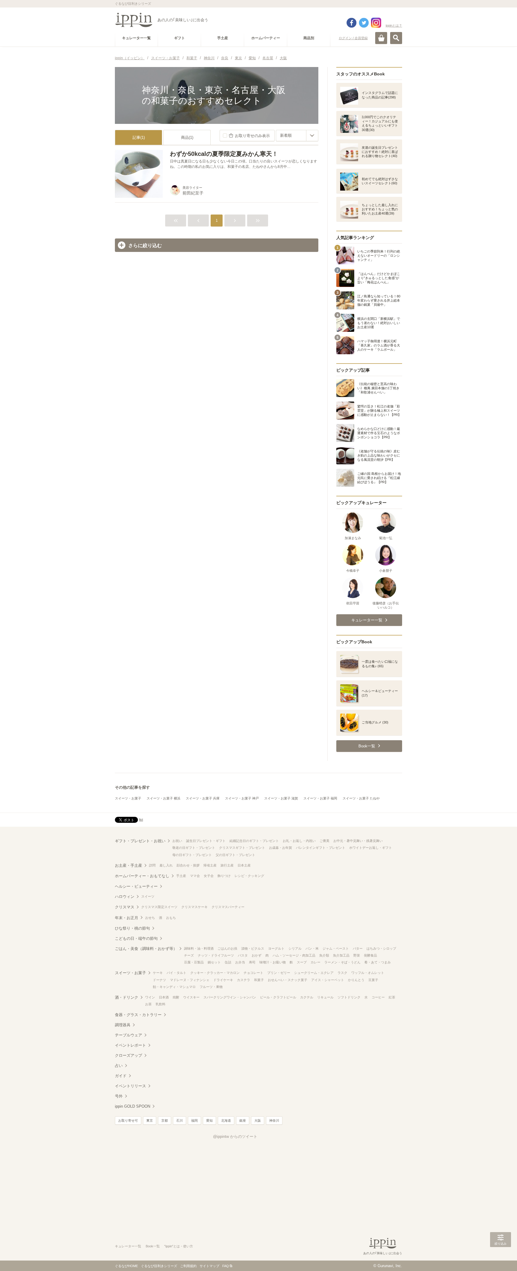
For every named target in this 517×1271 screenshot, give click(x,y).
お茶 (148, 1004)
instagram (376, 23)
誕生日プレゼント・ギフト (206, 841)
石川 (179, 1120)
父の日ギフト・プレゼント (235, 855)
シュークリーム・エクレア (314, 972)
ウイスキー (191, 997)
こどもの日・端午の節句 (136, 938)
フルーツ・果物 (211, 987)
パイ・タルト (176, 972)
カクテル (306, 997)
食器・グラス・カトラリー (138, 1014)
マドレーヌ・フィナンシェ (189, 980)
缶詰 (228, 962)
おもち (171, 917)
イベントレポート (130, 1045)
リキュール (325, 997)
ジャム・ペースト (336, 948)
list (141, 819)
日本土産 (244, 865)
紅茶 (392, 997)
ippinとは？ (394, 25)
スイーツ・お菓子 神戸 (242, 798)
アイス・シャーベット (327, 980)
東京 (149, 1120)
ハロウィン (124, 896)
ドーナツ (159, 980)
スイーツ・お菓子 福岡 (320, 798)
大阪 (257, 1120)
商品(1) (187, 137)
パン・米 (312, 948)
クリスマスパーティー (228, 907)
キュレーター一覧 (128, 1246)
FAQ (225, 1266)
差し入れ (166, 865)
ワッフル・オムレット (367, 972)
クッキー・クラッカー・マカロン (215, 972)
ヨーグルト (276, 948)
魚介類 (324, 955)
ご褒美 (324, 841)
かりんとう (356, 980)
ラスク (342, 972)
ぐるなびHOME (126, 1266)
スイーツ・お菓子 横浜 (163, 798)
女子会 (209, 876)
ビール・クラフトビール (278, 997)
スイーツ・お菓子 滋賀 (281, 798)
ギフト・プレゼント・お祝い (140, 841)
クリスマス (124, 907)
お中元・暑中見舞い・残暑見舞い (358, 841)
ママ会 (195, 876)
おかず (256, 955)
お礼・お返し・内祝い (299, 841)
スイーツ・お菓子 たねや (361, 798)
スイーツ (147, 896)
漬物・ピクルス (252, 948)
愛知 (209, 1120)
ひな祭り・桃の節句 (132, 928)
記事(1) (139, 137)
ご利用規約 (188, 1266)
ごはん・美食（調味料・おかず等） (146, 948)
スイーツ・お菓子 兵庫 (203, 798)
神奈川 (274, 1120)
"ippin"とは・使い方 (178, 1246)
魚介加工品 (341, 955)
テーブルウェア (128, 1035)
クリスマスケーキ (194, 907)
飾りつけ (224, 876)
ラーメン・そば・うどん (342, 962)
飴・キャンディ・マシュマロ (174, 987)
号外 (119, 1096)
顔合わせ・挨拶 (188, 865)
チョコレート (253, 972)
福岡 (194, 1120)
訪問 (152, 865)
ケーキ (158, 972)
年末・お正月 (126, 918)
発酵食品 (370, 955)
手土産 (181, 876)
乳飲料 (160, 1004)
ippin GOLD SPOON (132, 1106)
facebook (351, 23)
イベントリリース (130, 1086)
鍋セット (214, 962)
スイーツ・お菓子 (128, 798)
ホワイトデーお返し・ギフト (370, 847)
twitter (364, 23)
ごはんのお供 (227, 948)
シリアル (295, 948)
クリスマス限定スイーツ (159, 907)
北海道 (226, 1120)
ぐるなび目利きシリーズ (159, 1266)
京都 (164, 1120)
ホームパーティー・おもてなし (142, 876)
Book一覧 (153, 1246)
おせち (150, 917)
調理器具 (122, 1025)
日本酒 (164, 997)
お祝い (177, 841)
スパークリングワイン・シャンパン (229, 997)
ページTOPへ (500, 1257)
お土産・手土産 (128, 865)
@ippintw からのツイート (235, 1136)
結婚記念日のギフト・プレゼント (254, 841)
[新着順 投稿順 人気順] (297, 135)
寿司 (252, 962)
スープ (302, 962)
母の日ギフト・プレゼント (192, 855)
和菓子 (259, 980)
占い (119, 1065)
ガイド (121, 1076)
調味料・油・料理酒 (199, 948)
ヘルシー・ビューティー (136, 886)
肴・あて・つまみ (377, 962)
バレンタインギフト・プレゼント (320, 847)
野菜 (356, 955)
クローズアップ (128, 1055)
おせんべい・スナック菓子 (287, 980)
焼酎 (176, 997)
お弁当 (240, 962)
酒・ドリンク (126, 997)
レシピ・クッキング (249, 876)
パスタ (243, 955)
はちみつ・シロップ (381, 948)
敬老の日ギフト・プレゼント (193, 847)
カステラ (243, 980)
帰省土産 (210, 865)
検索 (396, 38)
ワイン (150, 997)
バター (358, 948)
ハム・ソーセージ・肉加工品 (294, 955)
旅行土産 (227, 865)
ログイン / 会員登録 (353, 38)
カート (381, 38)
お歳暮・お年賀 (280, 847)
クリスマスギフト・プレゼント (242, 847)
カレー (315, 962)
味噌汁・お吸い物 (272, 962)
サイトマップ (209, 1266)
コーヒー (378, 997)
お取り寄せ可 (128, 1120)
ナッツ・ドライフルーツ (216, 955)
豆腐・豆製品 (194, 962)
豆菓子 (373, 980)
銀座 (242, 1120)
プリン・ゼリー (278, 972)
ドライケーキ (223, 980)
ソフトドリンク (349, 997)
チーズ (189, 955)
